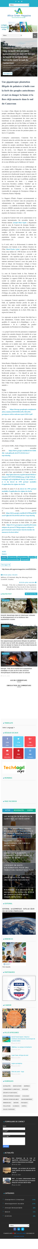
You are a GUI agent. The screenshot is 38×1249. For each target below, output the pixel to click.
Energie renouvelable (11, 1099)
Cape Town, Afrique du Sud (19, 1055)
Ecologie (26, 1096)
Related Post (7, 594)
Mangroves (7, 1102)
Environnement (26, 1099)
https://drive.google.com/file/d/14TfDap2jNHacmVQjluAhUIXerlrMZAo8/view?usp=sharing (19, 514)
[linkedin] (19, 2)
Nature (16, 1102)
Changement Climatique (11, 1089)
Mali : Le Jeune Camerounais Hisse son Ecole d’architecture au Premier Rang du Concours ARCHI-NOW (23, 1180)
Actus (7, 810)
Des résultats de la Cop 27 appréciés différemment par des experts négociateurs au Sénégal (23, 1160)
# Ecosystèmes (22, 557)
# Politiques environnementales (19, 558)
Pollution (6, 1106)
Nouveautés (19, 810)
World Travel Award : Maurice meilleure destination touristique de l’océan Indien (23, 1039)
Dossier (25, 1089)
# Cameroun (12, 557)
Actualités (5, 600)
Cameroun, (8, 68)
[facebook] (16, 2)
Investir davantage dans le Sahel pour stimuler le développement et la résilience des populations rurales (18, 617)
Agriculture (17, 1086)
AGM (4, 551)
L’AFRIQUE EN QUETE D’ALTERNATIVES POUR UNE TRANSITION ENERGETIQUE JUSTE (19, 867)
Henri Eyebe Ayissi (12, 249)
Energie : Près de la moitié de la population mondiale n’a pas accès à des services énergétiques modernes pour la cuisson (16, 671)
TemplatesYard (21, 1233)
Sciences (16, 1106)
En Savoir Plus (32, 594)
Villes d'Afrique (9, 1109)
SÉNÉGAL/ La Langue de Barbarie (21, 1047)
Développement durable (11, 1096)
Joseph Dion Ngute (20, 222)
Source (4, 554)
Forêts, (23, 68)
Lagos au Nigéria (16, 1063)
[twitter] (22, 2)
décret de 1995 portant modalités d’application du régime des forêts (19, 490)
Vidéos (30, 810)
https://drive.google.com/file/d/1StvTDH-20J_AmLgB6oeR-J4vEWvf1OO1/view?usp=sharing (19, 453)
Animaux (27, 1086)
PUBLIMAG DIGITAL (19, 1236)
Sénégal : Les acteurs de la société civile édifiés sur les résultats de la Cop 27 (23, 1170)
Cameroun (5, 626)
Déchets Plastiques (10, 1092)
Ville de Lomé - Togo (17, 1072)
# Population (25, 559)
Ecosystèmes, (16, 68)
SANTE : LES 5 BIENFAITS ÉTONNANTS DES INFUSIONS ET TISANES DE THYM (18, 855)
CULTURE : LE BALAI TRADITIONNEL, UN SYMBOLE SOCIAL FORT (17, 843)
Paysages (24, 1102)
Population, (19, 70)
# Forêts (31, 557)
